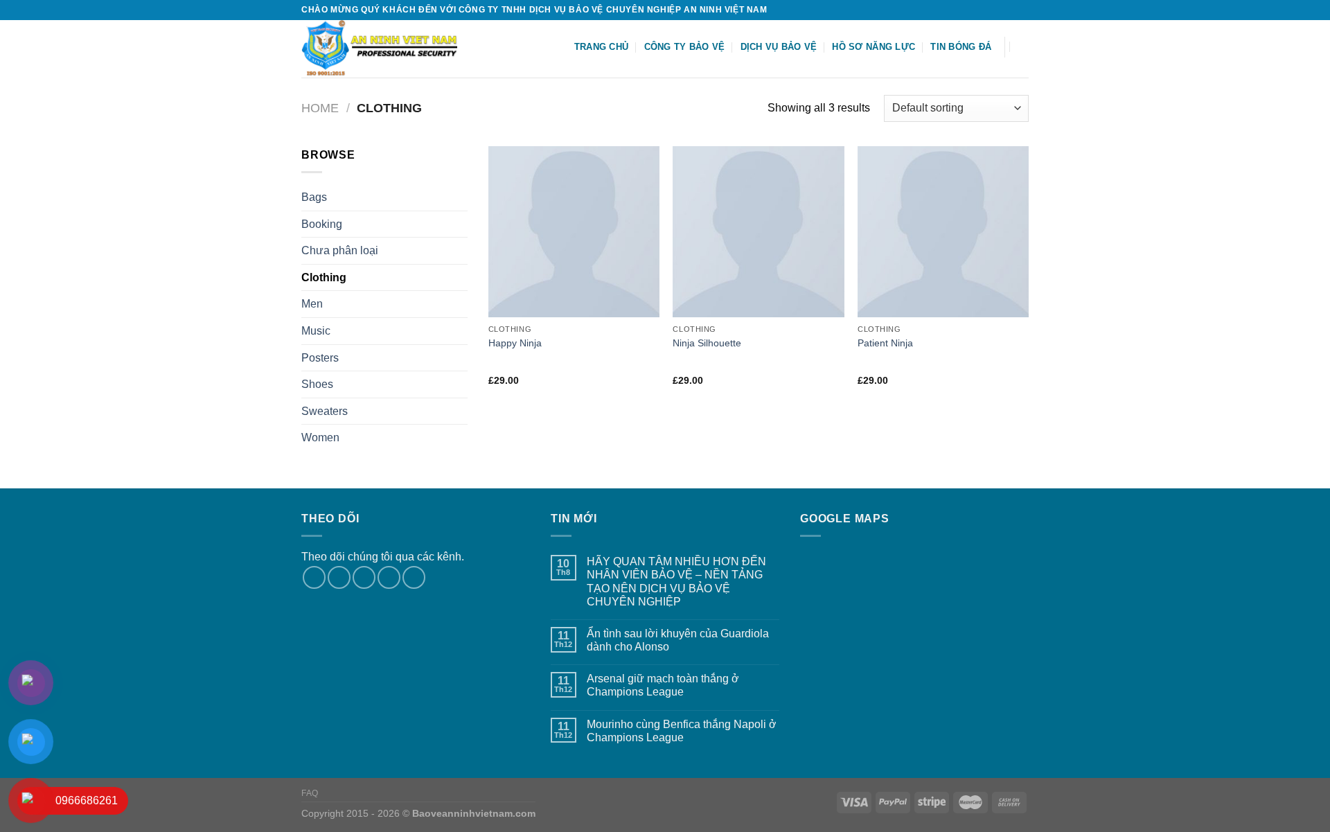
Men (312, 304)
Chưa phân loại (339, 250)
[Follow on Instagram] (995, 10)
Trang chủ (601, 47)
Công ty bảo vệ (684, 47)
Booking (321, 224)
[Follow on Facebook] (982, 10)
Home (320, 107)
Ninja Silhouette (707, 342)
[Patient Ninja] (943, 231)
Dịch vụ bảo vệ (779, 47)
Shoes (317, 384)
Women (320, 437)
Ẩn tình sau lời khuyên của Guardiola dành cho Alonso (678, 640)
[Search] (1023, 46)
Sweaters (324, 411)
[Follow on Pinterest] (413, 577)
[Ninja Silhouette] (758, 231)
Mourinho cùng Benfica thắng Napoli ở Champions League (682, 730)
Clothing (323, 277)
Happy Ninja (515, 342)
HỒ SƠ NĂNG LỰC (873, 47)
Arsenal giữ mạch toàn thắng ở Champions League (663, 685)
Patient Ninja (885, 342)
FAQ (310, 793)
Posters (320, 358)
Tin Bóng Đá (960, 47)
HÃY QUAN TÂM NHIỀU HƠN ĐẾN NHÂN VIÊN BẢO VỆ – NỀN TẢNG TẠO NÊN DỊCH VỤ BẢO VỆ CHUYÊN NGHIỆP (676, 582)
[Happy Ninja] (573, 231)
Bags (314, 197)
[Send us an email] (1022, 10)
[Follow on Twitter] (1008, 10)
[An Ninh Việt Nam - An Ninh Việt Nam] (388, 49)
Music (315, 331)
